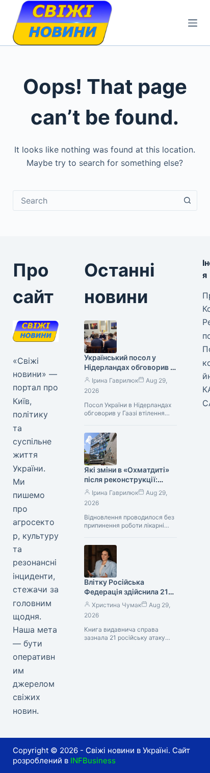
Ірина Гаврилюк (115, 380)
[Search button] (187, 200)
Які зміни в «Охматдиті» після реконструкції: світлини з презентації (126, 479)
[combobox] (95, 200)
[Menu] (192, 23)
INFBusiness (93, 760)
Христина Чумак (116, 605)
